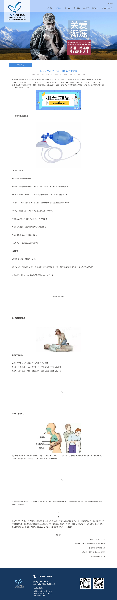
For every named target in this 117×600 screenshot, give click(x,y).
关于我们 (49, 8)
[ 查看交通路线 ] (38, 588)
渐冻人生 (95, 8)
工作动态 (67, 8)
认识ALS (58, 8)
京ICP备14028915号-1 (40, 582)
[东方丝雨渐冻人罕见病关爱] (17, 21)
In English (110, 3)
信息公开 (86, 8)
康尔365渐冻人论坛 (107, 8)
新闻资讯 (77, 8)
